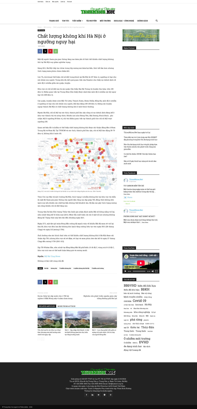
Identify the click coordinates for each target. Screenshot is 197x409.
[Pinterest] (50, 51)
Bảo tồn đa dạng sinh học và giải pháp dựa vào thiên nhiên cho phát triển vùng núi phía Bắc (140, 146)
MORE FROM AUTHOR (66, 306)
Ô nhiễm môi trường (98, 268)
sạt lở (126, 327)
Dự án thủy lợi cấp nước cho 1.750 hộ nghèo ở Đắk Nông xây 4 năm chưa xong (55, 297)
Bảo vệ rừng (146, 293)
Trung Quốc (141, 331)
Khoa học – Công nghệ (124, 21)
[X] (45, 51)
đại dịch (146, 346)
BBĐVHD (130, 285)
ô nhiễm (127, 342)
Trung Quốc (129, 331)
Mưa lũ (141, 316)
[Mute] (153, 271)
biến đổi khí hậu (147, 286)
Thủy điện (147, 327)
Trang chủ (54, 21)
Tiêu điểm (76, 21)
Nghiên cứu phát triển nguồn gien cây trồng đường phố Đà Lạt (100, 297)
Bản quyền (55, 1)
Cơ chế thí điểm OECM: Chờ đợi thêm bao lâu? (140, 155)
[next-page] (42, 339)
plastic (146, 320)
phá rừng (136, 319)
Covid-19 (139, 300)
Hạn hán (126, 308)
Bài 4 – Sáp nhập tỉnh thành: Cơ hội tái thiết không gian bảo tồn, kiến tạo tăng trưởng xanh (77, 332)
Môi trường (105, 21)
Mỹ (147, 316)
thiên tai (135, 327)
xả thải (126, 335)
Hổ (131, 308)
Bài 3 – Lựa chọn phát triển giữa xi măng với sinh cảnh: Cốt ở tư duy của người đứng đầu (104, 332)
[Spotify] (104, 395)
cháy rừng (148, 297)
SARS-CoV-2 (149, 324)
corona (127, 301)
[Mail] (98, 395)
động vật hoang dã (132, 350)
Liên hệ (63, 1)
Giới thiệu (40, 1)
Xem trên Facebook (129, 201)
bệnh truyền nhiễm (133, 297)
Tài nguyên (91, 21)
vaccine (150, 331)
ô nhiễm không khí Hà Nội (81, 268)
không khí (54, 268)
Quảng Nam (127, 324)
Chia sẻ (127, 203)
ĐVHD (144, 342)
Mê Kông (127, 316)
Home (39, 27)
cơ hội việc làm (129, 305)
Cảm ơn (47, 1)
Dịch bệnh (139, 305)
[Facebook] (40, 51)
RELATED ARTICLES (47, 306)
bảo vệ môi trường (132, 293)
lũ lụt (153, 312)
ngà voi (126, 320)
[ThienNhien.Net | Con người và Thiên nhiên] (98, 10)
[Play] (125, 271)
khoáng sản (128, 312)
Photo (129, 197)
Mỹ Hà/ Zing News (52, 256)
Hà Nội (46, 268)
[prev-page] (39, 339)
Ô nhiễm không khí (65, 268)
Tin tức (65, 21)
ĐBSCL (135, 343)
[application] (140, 263)
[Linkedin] (92, 395)
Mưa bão (135, 316)
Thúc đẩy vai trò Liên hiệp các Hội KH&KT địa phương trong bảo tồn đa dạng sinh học (140, 138)
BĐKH (145, 289)
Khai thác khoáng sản (140, 308)
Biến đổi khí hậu (131, 290)
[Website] (110, 395)
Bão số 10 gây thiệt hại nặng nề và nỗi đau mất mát (140, 162)
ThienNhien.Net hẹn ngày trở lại (137, 132)
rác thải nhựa (138, 323)
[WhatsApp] (55, 51)
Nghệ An (152, 316)
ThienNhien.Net (136, 179)
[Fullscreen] (156, 271)
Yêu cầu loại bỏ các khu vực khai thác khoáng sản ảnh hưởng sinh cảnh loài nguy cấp (49, 332)
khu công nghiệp (142, 312)
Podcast (69, 1)
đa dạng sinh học (133, 346)
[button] (156, 21)
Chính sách (142, 21)
